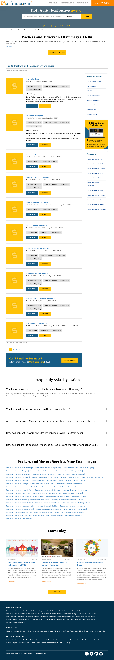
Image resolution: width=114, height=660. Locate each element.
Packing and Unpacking (34, 89)
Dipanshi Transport (34, 115)
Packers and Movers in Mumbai (95, 164)
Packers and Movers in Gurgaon (96, 195)
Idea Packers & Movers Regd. (39, 248)
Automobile (10, 640)
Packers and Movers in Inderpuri (17, 499)
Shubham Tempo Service (37, 273)
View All (57, 592)
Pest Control (57, 640)
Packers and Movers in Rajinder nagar (47, 490)
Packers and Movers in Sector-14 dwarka (43, 499)
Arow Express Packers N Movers (40, 298)
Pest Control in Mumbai (54, 614)
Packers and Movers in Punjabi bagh (93, 477)
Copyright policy (100, 631)
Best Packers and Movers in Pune (90, 563)
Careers (16, 631)
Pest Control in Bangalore (87, 614)
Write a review (53, 3)
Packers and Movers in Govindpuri (75, 496)
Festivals (49, 640)
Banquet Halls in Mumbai (87, 619)
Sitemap (67, 643)
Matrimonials (40, 640)
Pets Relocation (56, 232)
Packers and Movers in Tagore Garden (69, 515)
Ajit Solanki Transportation (38, 323)
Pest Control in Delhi (38, 614)
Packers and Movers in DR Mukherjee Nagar (75, 503)
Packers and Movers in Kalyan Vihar (47, 503)
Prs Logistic (31, 154)
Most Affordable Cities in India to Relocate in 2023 (21, 563)
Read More (9, 46)
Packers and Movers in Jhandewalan (42, 471)
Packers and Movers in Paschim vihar (66, 477)
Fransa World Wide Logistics (38, 202)
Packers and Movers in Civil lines (47, 506)
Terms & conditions (76, 631)
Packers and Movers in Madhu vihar (18, 493)
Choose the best (67, 26)
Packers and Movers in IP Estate (41, 477)
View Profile (32, 106)
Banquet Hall (81, 640)
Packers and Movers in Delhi (31, 29)
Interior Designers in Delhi (65, 616)
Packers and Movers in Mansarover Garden (20, 506)
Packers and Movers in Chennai (95, 200)
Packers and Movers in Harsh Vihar (72, 512)
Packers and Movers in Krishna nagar (71, 480)
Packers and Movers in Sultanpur (17, 512)
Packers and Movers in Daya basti (70, 493)
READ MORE (11, 581)
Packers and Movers (16, 29)
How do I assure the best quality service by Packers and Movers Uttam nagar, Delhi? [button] (52, 444)
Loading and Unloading (50, 86)
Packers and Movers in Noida (95, 190)
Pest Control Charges (70, 614)
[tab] (57, 394)
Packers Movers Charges (94, 81)
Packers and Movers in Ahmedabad (93, 184)
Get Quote (45, 106)
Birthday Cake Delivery (35, 619)
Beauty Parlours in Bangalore (36, 611)
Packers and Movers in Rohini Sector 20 (19, 509)
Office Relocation (64, 86)
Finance (17, 640)
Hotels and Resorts (93, 640)
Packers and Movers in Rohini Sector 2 (19, 487)
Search (86, 16)
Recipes (32, 640)
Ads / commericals (46, 631)
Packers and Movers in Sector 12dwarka (70, 474)
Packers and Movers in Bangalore (96, 168)
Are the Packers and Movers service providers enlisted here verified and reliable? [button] (50, 421)
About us (9, 631)
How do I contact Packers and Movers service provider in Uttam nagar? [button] (45, 433)
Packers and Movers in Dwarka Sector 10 (19, 503)
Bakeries (33, 643)
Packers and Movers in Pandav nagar (69, 484)
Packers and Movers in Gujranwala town (73, 506)
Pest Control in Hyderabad (15, 616)
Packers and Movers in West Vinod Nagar (19, 468)
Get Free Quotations (57, 52)
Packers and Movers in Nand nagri (74, 509)
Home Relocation (32, 232)
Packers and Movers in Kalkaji (69, 487)
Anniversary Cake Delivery (53, 619)
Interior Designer (11, 643)
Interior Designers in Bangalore (16, 619)
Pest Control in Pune (32, 616)
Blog (61, 643)
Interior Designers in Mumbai (85, 616)
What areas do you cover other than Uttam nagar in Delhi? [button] (38, 409)
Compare (55, 26)
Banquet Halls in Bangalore (15, 622)
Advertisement (82, 3)
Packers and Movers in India (15, 611)
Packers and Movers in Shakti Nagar (46, 487)
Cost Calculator (91, 86)
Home (7, 29)
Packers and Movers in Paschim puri (50, 496)
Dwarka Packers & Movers (37, 177)
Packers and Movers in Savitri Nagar (71, 499)
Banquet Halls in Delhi (70, 619)
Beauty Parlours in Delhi (55, 611)
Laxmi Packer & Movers (36, 225)
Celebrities (25, 640)
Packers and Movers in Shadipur (17, 471)
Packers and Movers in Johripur (16, 515)
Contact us (23, 631)
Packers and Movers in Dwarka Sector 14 (19, 490)
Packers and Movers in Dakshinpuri (17, 480)
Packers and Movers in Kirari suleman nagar (78, 468)
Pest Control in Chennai (48, 616)
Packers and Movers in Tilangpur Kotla (69, 471)
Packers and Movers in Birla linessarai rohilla (21, 496)
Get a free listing (67, 3)
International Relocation (34, 86)
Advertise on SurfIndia (61, 631)
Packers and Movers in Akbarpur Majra (42, 515)
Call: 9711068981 (102, 3)
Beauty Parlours (24, 643)
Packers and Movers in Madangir (17, 484)
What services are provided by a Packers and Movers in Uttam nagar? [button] (44, 389)
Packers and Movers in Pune (95, 173)
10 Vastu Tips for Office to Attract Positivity (54, 563)
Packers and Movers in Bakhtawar (44, 474)
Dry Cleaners (41, 643)
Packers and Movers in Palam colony (18, 474)
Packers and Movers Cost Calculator (18, 614)
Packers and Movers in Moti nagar (17, 477)
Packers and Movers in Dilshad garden (44, 480)
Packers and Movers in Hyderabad (96, 178)
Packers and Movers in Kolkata (95, 204)
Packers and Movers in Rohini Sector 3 (42, 484)
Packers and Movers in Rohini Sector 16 (48, 509)
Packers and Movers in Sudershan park (75, 490)
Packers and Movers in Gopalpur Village (48, 468)
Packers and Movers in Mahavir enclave (19, 519)
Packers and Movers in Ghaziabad (96, 209)
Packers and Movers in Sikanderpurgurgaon (44, 512)
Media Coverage (33, 631)
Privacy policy (89, 631)
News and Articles (53, 643)
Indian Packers (32, 79)
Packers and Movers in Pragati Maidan (44, 493)
